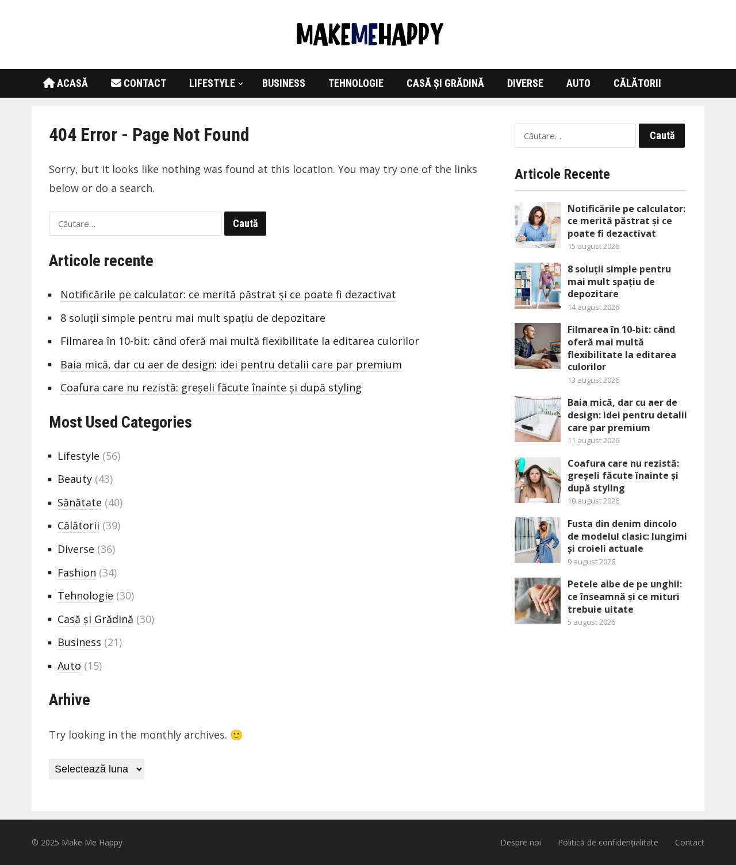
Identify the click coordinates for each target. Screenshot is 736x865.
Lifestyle (212, 83)
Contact (143, 83)
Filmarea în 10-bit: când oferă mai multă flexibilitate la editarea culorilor (239, 341)
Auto (578, 83)
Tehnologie (356, 83)
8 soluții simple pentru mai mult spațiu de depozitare (192, 318)
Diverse (525, 83)
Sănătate (79, 502)
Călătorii (637, 83)
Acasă (71, 83)
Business (283, 83)
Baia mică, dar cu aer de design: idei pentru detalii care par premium (231, 364)
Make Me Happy (92, 842)
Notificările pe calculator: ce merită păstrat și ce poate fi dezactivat (228, 294)
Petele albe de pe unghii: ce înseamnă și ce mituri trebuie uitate (625, 596)
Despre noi (520, 842)
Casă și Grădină (445, 83)
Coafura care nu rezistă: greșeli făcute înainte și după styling (211, 387)
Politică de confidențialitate (608, 842)
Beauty (74, 479)
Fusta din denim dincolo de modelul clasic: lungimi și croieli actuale (627, 536)
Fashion (76, 572)
